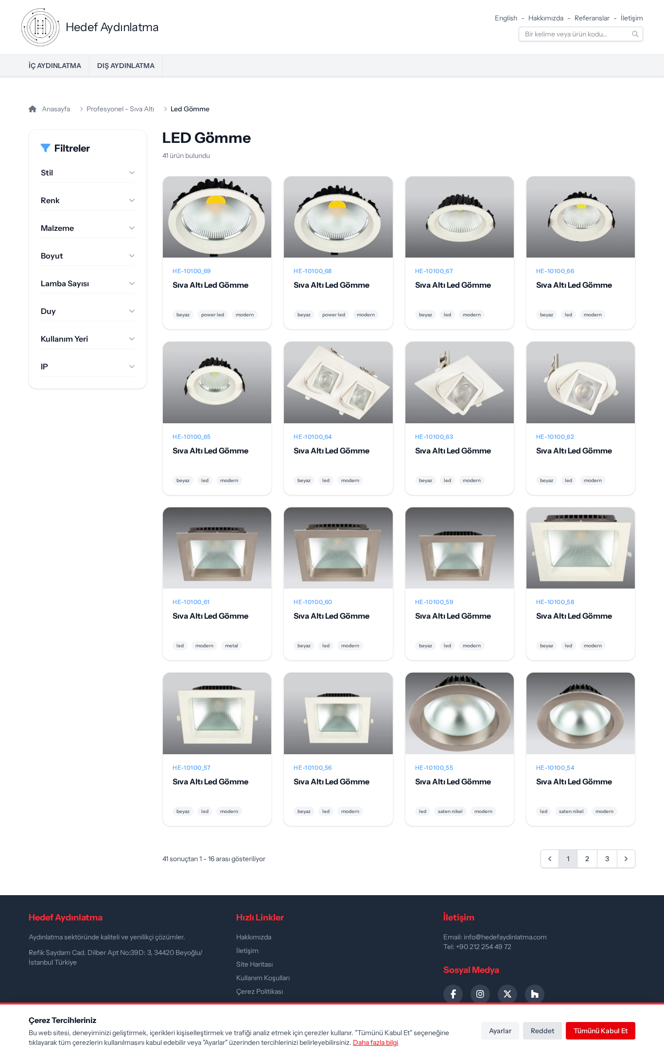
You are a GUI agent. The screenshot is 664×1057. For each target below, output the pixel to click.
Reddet (542, 1030)
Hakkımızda (545, 18)
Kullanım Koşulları (263, 977)
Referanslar (592, 18)
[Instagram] (480, 994)
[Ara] (635, 34)
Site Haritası (254, 964)
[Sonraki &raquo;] (626, 858)
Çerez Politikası (259, 991)
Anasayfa (55, 108)
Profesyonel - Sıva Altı (120, 108)
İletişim (632, 18)
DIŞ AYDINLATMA (126, 65)
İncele (217, 225)
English (506, 18)
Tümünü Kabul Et (601, 1030)
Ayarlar (500, 1030)
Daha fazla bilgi (375, 1042)
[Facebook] (453, 994)
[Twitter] (507, 994)
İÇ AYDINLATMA (55, 65)
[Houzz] (534, 994)
